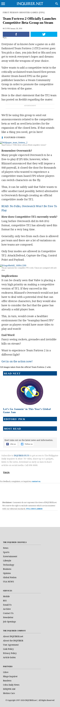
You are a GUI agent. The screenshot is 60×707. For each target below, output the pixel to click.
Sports (6, 552)
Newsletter (8, 617)
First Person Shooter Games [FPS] (24, 12)
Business (7, 569)
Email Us (7, 604)
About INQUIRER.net (13, 636)
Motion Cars (9, 693)
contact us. (36, 481)
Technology (8, 564)
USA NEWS (8, 581)
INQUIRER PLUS (21, 455)
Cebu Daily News (11, 684)
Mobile (6, 596)
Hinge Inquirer (10, 676)
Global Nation (9, 577)
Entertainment (10, 556)
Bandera (7, 680)
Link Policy (8, 649)
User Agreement (11, 644)
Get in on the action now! (17, 361)
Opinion (7, 573)
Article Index (9, 657)
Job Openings (9, 621)
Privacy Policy (10, 653)
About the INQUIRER (13, 640)
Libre (5, 672)
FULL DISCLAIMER (34, 509)
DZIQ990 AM (9, 689)
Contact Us (8, 613)
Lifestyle (7, 560)
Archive (7, 609)
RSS (5, 600)
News (5, 548)
